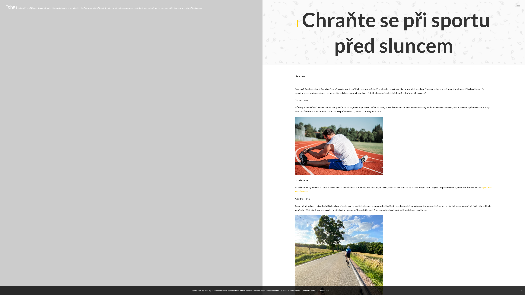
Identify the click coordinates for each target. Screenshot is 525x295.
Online (302, 76)
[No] (521, 290)
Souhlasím (324, 291)
